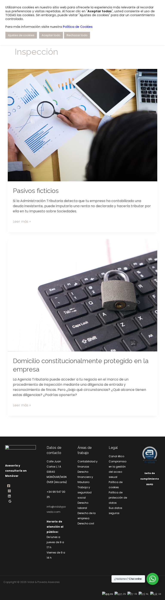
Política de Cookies (78, 27)
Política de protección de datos (118, 498)
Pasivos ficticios (36, 190)
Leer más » (22, 221)
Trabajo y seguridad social (85, 492)
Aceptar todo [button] (51, 35)
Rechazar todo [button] (77, 35)
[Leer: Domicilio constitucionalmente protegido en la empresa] (82, 294)
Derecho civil (86, 523)
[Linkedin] (9, 496)
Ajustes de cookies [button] (21, 35)
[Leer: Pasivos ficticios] (82, 124)
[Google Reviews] (10, 501)
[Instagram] (9, 491)
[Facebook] (8, 485)
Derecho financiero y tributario (85, 477)
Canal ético (116, 456)
